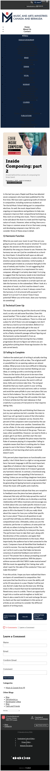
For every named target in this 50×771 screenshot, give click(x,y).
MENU (43, 1)
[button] (10, 616)
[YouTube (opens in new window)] (24, 758)
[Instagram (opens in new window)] (28, 758)
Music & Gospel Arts (14, 182)
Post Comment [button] (8, 678)
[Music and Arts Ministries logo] (25, 17)
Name (6, 642)
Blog (7, 697)
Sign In (40, 6)
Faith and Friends (13, 706)
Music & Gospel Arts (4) (15, 688)
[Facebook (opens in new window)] (15, 758)
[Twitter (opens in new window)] (19, 758)
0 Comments (11, 628)
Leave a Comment (26, 628)
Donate (45, 6)
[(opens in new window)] (32, 718)
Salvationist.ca (12, 699)
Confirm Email (10, 660)
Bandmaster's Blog (13, 702)
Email (5, 651)
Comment (7, 669)
